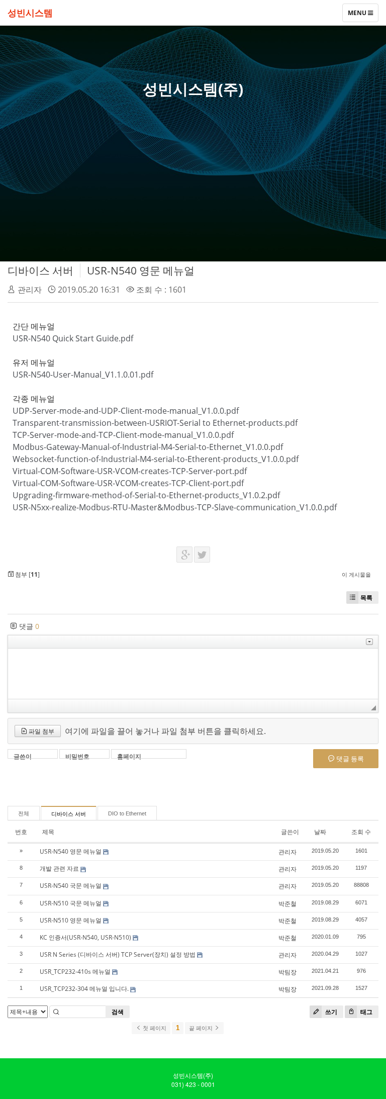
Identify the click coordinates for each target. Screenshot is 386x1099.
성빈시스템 (30, 13)
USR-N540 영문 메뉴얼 (141, 270)
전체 (23, 813)
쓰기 (330, 1012)
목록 (366, 597)
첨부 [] (27, 574)
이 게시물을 (356, 574)
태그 (365, 1012)
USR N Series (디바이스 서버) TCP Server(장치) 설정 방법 (118, 954)
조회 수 (361, 832)
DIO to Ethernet (127, 813)
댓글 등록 (349, 758)
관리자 (30, 289)
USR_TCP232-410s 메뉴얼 (75, 971)
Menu (357, 15)
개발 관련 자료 (59, 868)
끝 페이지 (201, 1028)
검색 (118, 1012)
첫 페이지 (153, 1028)
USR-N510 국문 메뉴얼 (71, 903)
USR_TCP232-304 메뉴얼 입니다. (84, 988)
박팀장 (287, 972)
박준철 (287, 903)
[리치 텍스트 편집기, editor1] (193, 674)
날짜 (320, 832)
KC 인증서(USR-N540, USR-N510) (85, 937)
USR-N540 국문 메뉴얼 (71, 885)
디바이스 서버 (40, 270)
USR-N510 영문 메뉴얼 (71, 920)
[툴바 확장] (369, 641)
